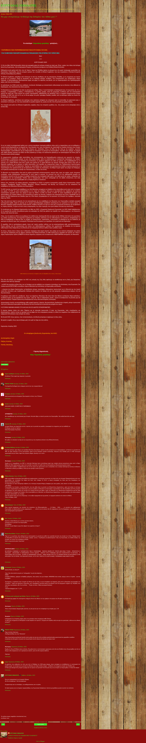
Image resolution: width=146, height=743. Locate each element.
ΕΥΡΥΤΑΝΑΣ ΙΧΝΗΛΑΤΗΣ (19, 5)
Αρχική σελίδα (40, 724)
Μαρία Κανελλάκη (10, 533)
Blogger (42, 741)
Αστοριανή (8, 567)
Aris (6, 518)
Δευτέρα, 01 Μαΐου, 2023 (21, 373)
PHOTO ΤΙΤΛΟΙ (9, 383)
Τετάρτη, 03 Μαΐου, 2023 (14, 518)
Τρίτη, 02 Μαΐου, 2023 (20, 476)
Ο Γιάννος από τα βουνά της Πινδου (15, 596)
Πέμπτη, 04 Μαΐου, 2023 (32, 596)
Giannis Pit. (8, 424)
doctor (7, 403)
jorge (6, 662)
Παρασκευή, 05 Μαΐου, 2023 (21, 629)
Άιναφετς (7, 393)
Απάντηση (7, 378)
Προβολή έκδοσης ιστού (40, 727)
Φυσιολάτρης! (9, 505)
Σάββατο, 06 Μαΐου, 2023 (28, 675)
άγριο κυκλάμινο (10, 373)
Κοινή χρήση (5, 364)
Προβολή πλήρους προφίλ (15, 738)
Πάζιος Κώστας (9, 476)
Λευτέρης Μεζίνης (10, 447)
